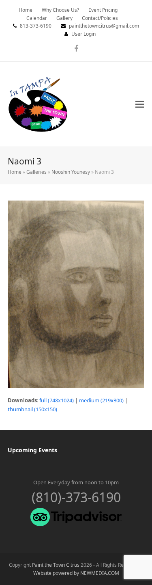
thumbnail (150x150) (32, 409)
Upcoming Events (32, 450)
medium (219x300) (101, 400)
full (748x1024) (56, 400)
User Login (83, 33)
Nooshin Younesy (70, 171)
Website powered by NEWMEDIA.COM (76, 573)
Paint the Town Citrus (55, 564)
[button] (139, 104)
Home (14, 171)
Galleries (36, 171)
